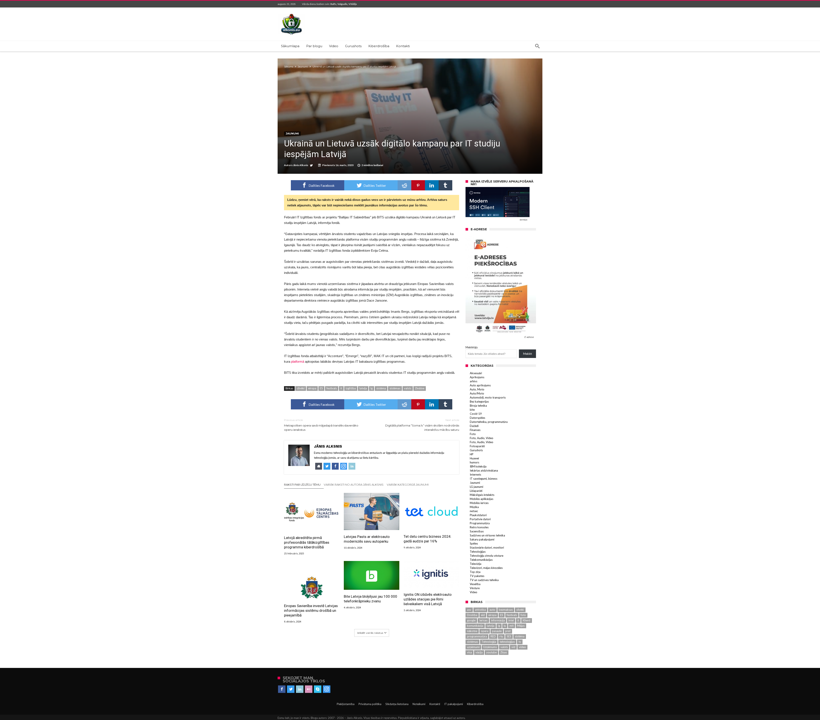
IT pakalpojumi (453, 704)
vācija (479, 652)
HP (471, 454)
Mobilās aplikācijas (481, 499)
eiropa (312, 388)
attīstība (480, 609)
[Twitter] (290, 689)
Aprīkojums (477, 377)
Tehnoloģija (489, 641)
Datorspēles (477, 417)
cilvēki (301, 388)
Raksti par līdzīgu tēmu (302, 484)
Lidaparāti (476, 490)
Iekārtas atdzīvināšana (484, 470)
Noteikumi (419, 704)
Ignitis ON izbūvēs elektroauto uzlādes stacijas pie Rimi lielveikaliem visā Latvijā (428, 599)
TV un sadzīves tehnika (484, 580)
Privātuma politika (370, 704)
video (522, 647)
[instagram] (326, 689)
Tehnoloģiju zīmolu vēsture (486, 555)
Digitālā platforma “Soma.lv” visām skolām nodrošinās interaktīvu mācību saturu (422, 424)
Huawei (474, 458)
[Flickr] (308, 689)
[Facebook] (282, 689)
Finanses (475, 430)
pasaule (497, 631)
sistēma (381, 388)
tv (519, 641)
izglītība (351, 388)
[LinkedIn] (299, 689)
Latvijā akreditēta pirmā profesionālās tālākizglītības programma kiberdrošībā (306, 542)
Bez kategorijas (479, 401)
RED (493, 636)
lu (505, 625)
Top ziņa (475, 572)
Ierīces (483, 620)
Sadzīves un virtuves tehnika (487, 535)
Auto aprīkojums (480, 385)
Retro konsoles (479, 527)
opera (484, 631)
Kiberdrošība (475, 704)
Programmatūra (480, 523)
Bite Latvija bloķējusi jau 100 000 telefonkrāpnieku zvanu (370, 598)
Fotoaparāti (477, 446)
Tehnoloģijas (478, 551)
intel (511, 620)
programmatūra (477, 636)
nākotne (472, 631)
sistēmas (395, 388)
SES (509, 636)
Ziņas (503, 652)
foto (523, 615)
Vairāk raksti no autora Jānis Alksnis (354, 484)
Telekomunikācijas (481, 559)
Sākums (288, 66)
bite (472, 409)
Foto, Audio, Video (481, 438)
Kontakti (434, 704)
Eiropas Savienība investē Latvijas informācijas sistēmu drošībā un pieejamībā (311, 610)
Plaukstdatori (478, 515)
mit (512, 625)
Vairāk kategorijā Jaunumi (408, 484)
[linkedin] (432, 185)
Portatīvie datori (480, 519)
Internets (475, 474)
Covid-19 (476, 413)
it (341, 388)
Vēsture (475, 588)
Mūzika (474, 507)
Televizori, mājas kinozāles (486, 568)
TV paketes (477, 576)
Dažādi (474, 426)
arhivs (473, 381)
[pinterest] (418, 185)
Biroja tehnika (478, 405)
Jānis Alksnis (300, 165)
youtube (491, 652)
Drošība (472, 615)
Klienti (526, 620)
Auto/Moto (477, 393)
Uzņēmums (490, 647)
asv (469, 609)
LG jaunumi (476, 486)
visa (469, 652)
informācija (498, 620)
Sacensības (477, 531)
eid (483, 615)
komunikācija (475, 625)
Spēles (474, 543)
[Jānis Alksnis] (291, 14)
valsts (407, 388)
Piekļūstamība (345, 704)
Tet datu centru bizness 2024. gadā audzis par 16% (427, 538)
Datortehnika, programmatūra (489, 422)
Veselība (475, 584)
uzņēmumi (473, 647)
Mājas (521, 625)
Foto (473, 434)
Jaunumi (303, 66)
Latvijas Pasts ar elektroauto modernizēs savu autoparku (367, 539)
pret (508, 631)
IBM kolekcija (478, 466)
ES (321, 388)
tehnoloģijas (507, 641)
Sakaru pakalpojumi (482, 539)
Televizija (475, 563)
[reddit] (404, 185)
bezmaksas (506, 609)
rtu (501, 636)
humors (474, 462)
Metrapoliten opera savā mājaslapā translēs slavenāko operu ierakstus (321, 424)
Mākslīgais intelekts (482, 495)
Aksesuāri (476, 373)
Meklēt (527, 353)
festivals (332, 388)
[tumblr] (445, 185)
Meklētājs (472, 347)
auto (492, 609)
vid (513, 647)
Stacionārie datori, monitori (487, 547)
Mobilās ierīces (479, 503)
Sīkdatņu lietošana (397, 704)
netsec (474, 511)
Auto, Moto (477, 389)
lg (371, 388)
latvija (363, 388)
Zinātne (419, 388)
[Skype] (317, 689)
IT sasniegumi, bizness (483, 478)
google (471, 620)
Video (473, 592)
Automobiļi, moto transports (488, 397)
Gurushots (476, 450)
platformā (297, 361)
